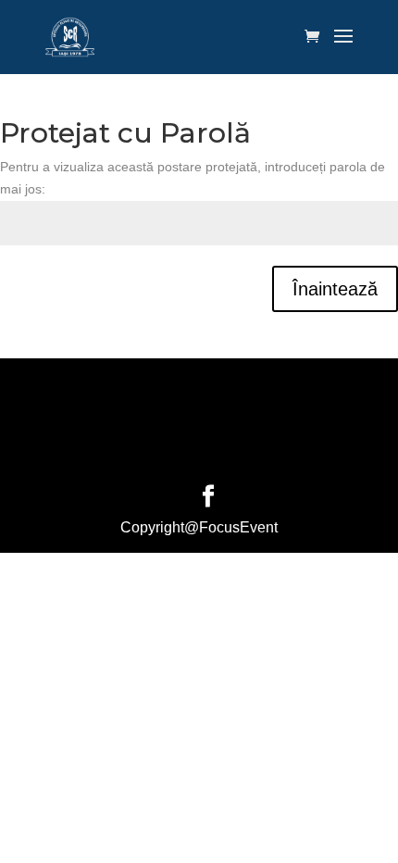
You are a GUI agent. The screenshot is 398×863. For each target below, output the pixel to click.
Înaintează (335, 289)
